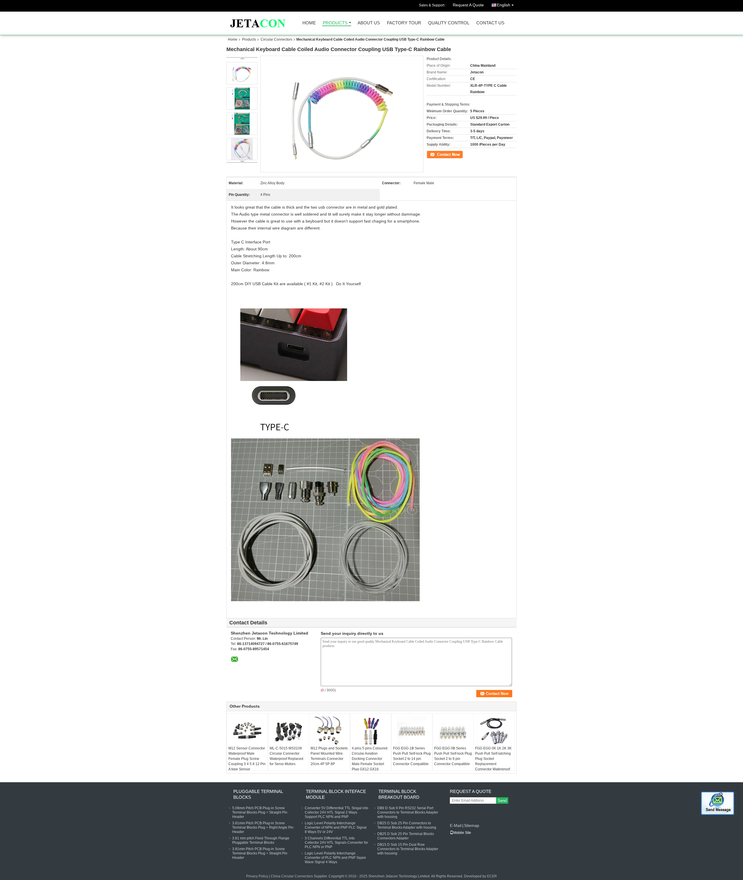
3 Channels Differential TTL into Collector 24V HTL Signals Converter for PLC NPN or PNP (336, 842)
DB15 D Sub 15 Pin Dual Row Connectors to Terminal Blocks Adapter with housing (407, 849)
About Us (369, 23)
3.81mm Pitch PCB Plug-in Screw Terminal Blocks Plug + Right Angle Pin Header (262, 827)
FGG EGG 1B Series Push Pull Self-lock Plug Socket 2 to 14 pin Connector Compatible (412, 756)
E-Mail (455, 825)
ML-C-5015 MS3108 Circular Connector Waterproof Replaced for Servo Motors (286, 756)
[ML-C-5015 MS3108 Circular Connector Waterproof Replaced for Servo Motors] (288, 731)
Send (502, 800)
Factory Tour (404, 23)
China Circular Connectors (292, 876)
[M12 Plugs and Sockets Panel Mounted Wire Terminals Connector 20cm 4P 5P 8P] (329, 731)
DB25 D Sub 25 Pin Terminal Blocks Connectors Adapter (405, 836)
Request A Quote (468, 5)
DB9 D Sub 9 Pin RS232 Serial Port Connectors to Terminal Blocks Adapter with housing (407, 812)
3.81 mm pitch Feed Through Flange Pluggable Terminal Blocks (260, 840)
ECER (492, 876)
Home (309, 23)
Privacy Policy (257, 876)
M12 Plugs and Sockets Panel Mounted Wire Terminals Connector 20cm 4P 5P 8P (329, 756)
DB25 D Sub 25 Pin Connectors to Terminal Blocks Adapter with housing (406, 825)
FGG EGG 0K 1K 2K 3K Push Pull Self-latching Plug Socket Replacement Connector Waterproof (493, 758)
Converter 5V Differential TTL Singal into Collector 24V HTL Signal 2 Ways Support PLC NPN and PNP (336, 812)
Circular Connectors (276, 39)
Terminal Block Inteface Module (336, 794)
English (503, 5)
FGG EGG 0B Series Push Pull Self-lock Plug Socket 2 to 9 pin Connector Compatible (453, 756)
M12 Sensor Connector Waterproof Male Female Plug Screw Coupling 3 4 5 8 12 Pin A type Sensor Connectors (247, 761)
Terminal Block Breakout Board (398, 794)
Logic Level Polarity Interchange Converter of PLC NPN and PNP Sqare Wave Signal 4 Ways (335, 857)
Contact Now (437, 154)
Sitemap (471, 825)
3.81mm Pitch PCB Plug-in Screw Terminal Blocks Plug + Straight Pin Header (259, 853)
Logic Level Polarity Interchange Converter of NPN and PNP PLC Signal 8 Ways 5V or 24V (336, 827)
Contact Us (490, 23)
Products (335, 23)
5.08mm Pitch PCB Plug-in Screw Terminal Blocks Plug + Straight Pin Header (259, 812)
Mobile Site (462, 833)
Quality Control (448, 23)
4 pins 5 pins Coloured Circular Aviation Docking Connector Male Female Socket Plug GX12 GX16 (369, 758)
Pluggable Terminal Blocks (258, 794)
